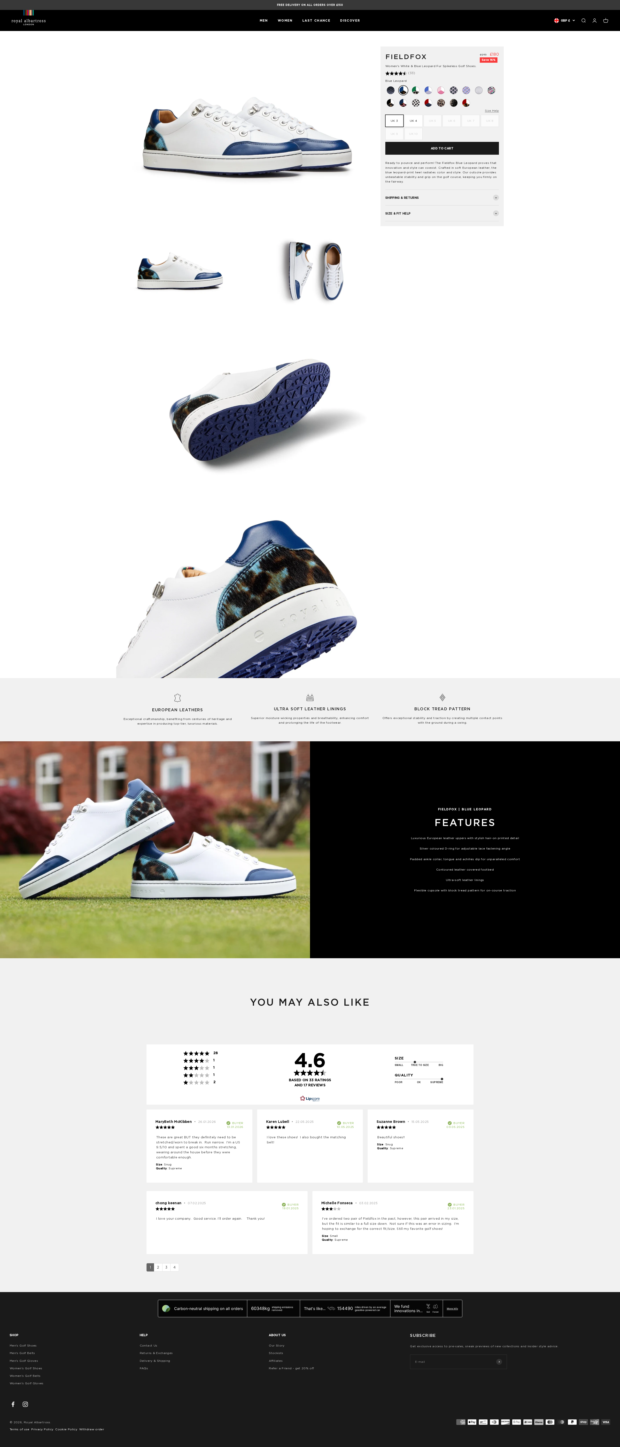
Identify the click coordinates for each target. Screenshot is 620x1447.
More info (452, 1308)
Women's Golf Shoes (26, 1368)
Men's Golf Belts (22, 1353)
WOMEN (285, 20)
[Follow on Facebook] (13, 1404)
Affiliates (276, 1361)
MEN (264, 20)
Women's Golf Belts (25, 1376)
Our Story (276, 1345)
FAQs (144, 1368)
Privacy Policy (42, 1429)
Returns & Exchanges (156, 1353)
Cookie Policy (66, 1429)
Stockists (276, 1353)
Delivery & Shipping (155, 1361)
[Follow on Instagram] (25, 1404)
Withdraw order (91, 1429)
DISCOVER (350, 20)
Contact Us (148, 1345)
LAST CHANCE (316, 20)
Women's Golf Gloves (27, 1383)
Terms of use (19, 1429)
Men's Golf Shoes (23, 1345)
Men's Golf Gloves (24, 1361)
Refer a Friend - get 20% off (291, 1368)
